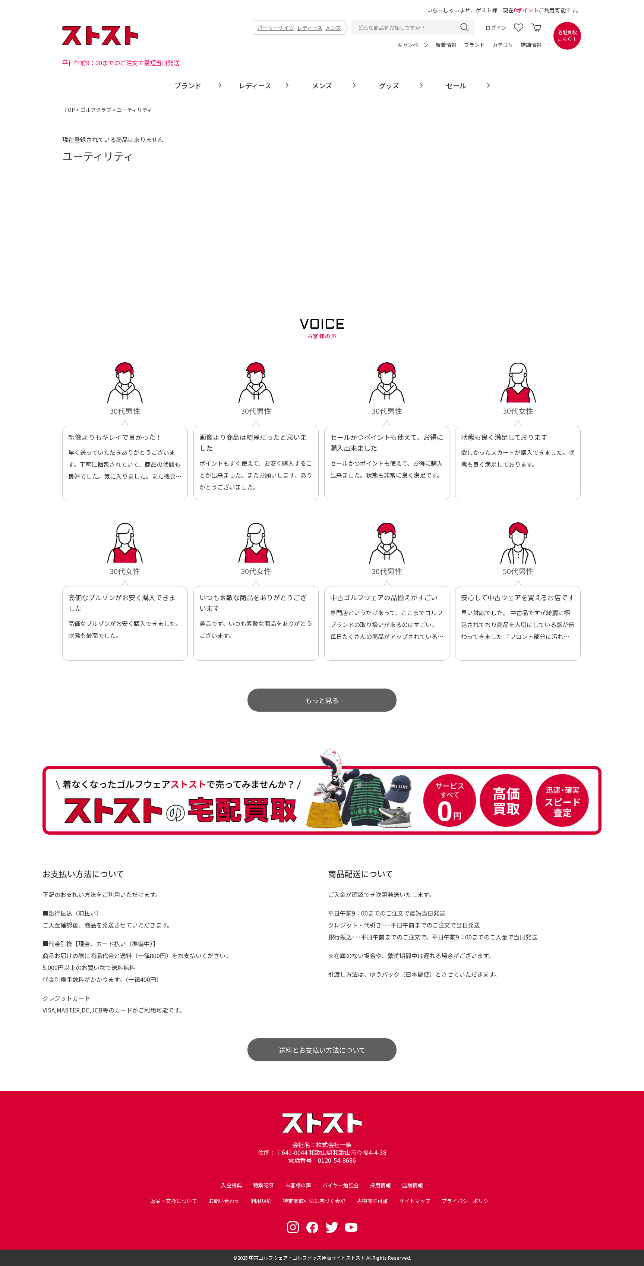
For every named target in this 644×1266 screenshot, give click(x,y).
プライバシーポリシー (468, 1200)
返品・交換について (173, 1200)
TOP (69, 109)
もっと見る (322, 700)
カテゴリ (502, 44)
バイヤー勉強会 (340, 1185)
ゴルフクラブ (95, 109)
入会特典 (231, 1185)
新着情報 (446, 44)
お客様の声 (298, 1185)
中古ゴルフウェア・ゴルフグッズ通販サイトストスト (307, 1257)
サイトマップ (414, 1200)
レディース (309, 27)
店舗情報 (531, 44)
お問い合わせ (224, 1200)
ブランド (474, 44)
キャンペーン (412, 44)
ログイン (496, 27)
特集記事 (263, 1185)
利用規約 (261, 1200)
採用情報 (380, 1185)
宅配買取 (567, 35)
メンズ (333, 27)
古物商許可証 (372, 1200)
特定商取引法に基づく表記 (314, 1200)
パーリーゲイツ (276, 27)
